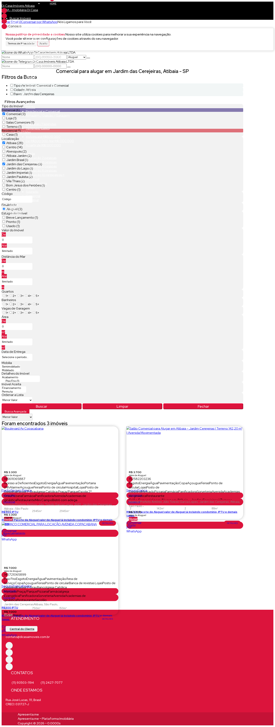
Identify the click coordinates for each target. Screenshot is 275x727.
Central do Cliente (22, 629)
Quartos (7, 291)
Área (5, 317)
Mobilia (7, 363)
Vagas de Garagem (16, 308)
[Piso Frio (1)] (21, 381)
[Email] (4, 16)
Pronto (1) (13, 222)
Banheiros (9, 300)
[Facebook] (4, 10)
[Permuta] (14, 392)
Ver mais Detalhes (107, 523)
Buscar (41, 406)
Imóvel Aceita (11, 384)
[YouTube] (4, 26)
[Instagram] (4, 21)
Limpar (122, 406)
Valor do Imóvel (13, 230)
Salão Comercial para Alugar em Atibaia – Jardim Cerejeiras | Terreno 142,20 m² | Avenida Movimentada (180, 499)
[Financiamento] (14, 388)
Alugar (133, 519)
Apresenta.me (28, 714)
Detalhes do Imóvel (15, 373)
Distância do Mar (13, 256)
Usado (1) (13, 226)
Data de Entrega (13, 352)
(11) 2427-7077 (52, 683)
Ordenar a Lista (13, 395)
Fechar (203, 406)
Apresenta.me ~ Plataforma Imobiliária (46, 719)
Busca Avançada (15, 411)
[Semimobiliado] (11, 367)
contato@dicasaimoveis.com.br (28, 637)
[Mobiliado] (11, 370)
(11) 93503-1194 (23, 683)
